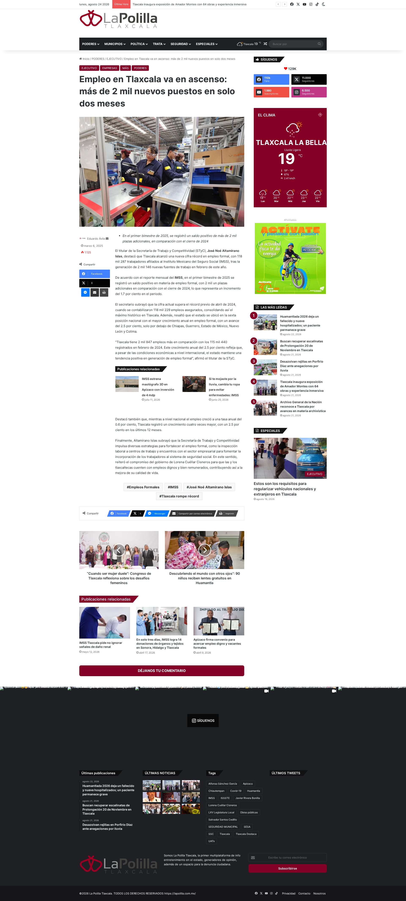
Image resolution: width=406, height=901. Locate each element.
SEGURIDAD (179, 44)
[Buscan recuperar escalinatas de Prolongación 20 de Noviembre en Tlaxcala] (265, 347)
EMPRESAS (109, 68)
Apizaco (248, 783)
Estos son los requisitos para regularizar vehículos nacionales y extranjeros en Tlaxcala (285, 488)
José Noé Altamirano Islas (210, 487)
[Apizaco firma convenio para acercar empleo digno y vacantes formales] (218, 621)
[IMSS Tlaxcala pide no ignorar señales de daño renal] (104, 623)
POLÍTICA (138, 44)
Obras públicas (249, 812)
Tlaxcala (225, 833)
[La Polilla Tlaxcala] (118, 19)
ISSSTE (225, 798)
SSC (211, 833)
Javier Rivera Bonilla (248, 798)
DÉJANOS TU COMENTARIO (162, 671)
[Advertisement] (245, 22)
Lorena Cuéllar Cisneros (222, 805)
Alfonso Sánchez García (222, 783)
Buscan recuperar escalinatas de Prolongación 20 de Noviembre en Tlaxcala (301, 345)
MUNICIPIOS (113, 44)
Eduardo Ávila (96, 238)
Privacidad (288, 893)
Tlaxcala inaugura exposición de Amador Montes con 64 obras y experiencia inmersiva (302, 386)
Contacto (304, 893)
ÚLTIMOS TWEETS (286, 773)
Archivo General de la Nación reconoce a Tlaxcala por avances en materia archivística (189, 4)
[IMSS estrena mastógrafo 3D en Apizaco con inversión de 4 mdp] (127, 384)
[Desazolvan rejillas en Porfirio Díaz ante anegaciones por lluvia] (265, 367)
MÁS (125, 68)
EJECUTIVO (114, 58)
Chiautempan (216, 790)
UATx (211, 841)
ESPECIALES (205, 44)
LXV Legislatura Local (221, 812)
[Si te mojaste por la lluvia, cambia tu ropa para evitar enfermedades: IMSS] (194, 384)
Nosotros (319, 893)
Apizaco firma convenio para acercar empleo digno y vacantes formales (217, 643)
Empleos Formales (144, 487)
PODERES (89, 44)
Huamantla (253, 790)
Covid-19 (235, 790)
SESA (247, 826)
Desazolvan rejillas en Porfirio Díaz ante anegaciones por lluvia (301, 366)
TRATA (157, 44)
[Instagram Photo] (34, 720)
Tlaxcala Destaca (246, 833)
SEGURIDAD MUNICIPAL (223, 826)
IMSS (174, 487)
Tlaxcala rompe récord (180, 496)
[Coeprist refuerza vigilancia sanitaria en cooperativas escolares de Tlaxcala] (152, 797)
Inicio (85, 58)
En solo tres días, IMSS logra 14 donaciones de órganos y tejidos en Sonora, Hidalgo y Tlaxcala (160, 643)
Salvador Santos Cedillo (222, 819)
